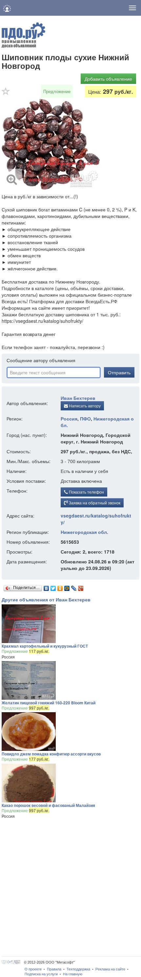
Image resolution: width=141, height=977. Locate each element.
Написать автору (84, 405)
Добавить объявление (108, 78)
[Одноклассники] (60, 586)
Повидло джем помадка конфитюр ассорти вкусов (51, 754)
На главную (72, 974)
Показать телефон (86, 492)
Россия (69, 418)
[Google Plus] (80, 586)
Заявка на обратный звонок (94, 502)
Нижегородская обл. (84, 532)
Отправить (119, 372)
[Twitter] (53, 586)
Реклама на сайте (110, 969)
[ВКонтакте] (46, 586)
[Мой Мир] (67, 586)
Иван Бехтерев (78, 398)
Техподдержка (78, 969)
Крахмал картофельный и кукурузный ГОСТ (45, 646)
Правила (54, 969)
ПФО (85, 418)
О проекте (33, 969)
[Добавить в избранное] (6, 93)
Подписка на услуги (41, 974)
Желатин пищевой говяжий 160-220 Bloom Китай (48, 702)
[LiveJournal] (73, 586)
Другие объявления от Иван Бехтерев (46, 599)
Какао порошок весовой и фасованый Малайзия (48, 805)
